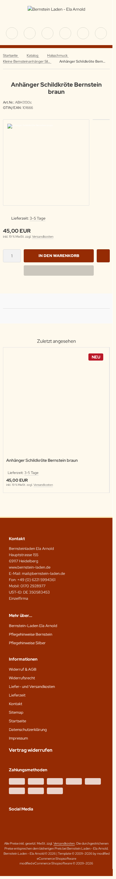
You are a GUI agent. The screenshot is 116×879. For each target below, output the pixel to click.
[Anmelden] (47, 33)
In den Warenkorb (59, 255)
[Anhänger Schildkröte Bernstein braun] (56, 403)
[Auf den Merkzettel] (103, 256)
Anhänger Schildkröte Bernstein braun (42, 460)
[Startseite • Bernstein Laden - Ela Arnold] (56, 9)
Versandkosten (42, 236)
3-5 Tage (37, 218)
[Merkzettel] (65, 33)
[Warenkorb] (83, 33)
